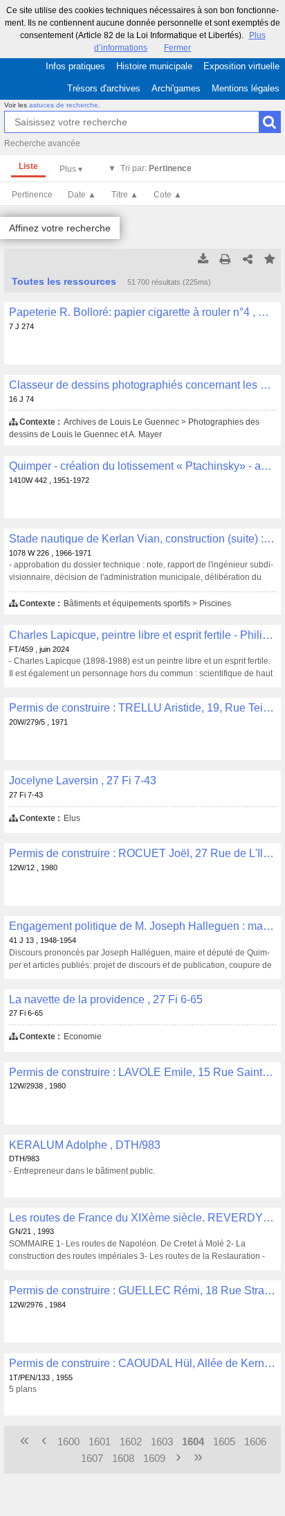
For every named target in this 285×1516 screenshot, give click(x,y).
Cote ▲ (168, 195)
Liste (28, 166)
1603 (162, 1441)
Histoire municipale (154, 66)
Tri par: (156, 168)
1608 (123, 1458)
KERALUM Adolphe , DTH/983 (84, 1145)
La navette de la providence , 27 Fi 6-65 (106, 999)
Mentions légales (245, 88)
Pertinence (32, 195)
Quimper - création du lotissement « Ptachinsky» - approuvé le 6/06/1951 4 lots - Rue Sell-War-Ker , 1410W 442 (142, 466)
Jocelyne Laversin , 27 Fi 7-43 (82, 780)
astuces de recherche (63, 105)
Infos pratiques (75, 66)
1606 (255, 1441)
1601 (100, 1441)
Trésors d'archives (103, 88)
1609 (154, 1458)
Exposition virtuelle (241, 66)
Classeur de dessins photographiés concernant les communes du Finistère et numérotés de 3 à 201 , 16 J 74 (142, 385)
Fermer (177, 48)
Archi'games (176, 88)
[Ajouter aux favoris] (270, 260)
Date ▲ (82, 195)
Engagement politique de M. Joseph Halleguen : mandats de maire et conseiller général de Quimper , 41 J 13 (142, 926)
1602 (131, 1441)
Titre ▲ (124, 195)
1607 (92, 1458)
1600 (68, 1441)
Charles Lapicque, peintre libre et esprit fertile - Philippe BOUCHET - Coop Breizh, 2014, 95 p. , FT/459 (142, 635)
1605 (224, 1441)
